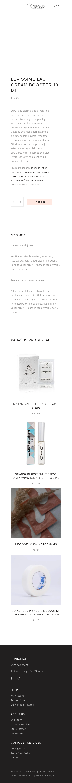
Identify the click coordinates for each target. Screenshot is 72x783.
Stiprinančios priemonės (28, 181)
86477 (25, 665)
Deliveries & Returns (22, 704)
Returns (15, 757)
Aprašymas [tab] (18, 235)
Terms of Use (18, 700)
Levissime (35, 185)
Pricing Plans (18, 748)
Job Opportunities (21, 724)
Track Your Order (20, 753)
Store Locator (18, 728)
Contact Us (17, 733)
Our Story (16, 719)
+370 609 (16, 665)
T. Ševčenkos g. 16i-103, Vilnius (28, 671)
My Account (17, 695)
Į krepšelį (39, 202)
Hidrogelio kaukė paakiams (36, 544)
